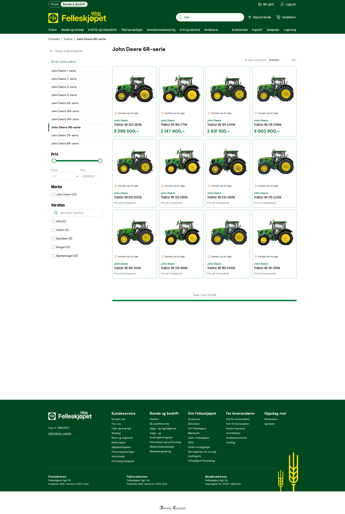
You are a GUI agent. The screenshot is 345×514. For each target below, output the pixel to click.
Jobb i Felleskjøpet (199, 437)
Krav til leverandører (237, 423)
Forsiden (54, 39)
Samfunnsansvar (235, 428)
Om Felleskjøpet (197, 428)
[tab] (52, 30)
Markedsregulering (160, 451)
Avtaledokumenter (236, 437)
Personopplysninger (123, 451)
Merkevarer (270, 419)
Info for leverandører (238, 419)
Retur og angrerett (122, 437)
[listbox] (77, 194)
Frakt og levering (121, 428)
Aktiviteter (194, 423)
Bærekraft (193, 433)
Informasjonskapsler (123, 461)
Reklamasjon (119, 442)
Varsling (230, 442)
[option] (77, 194)
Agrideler (269, 423)
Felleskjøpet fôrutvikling (201, 460)
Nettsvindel (118, 456)
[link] (240, 30)
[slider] (54, 161)
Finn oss (116, 423)
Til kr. (83, 170)
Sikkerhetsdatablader (162, 446)
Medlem (154, 419)
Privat (55, 4)
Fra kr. (54, 170)
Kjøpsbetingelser (121, 447)
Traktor (68, 39)
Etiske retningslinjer (199, 447)
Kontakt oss (118, 419)
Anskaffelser (233, 433)
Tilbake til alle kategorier (69, 51)
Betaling (116, 433)
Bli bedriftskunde (159, 423)
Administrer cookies (59, 433)
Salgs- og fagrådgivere (163, 428)
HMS (190, 442)
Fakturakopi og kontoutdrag (165, 442)
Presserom (194, 419)
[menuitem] (77, 62)
